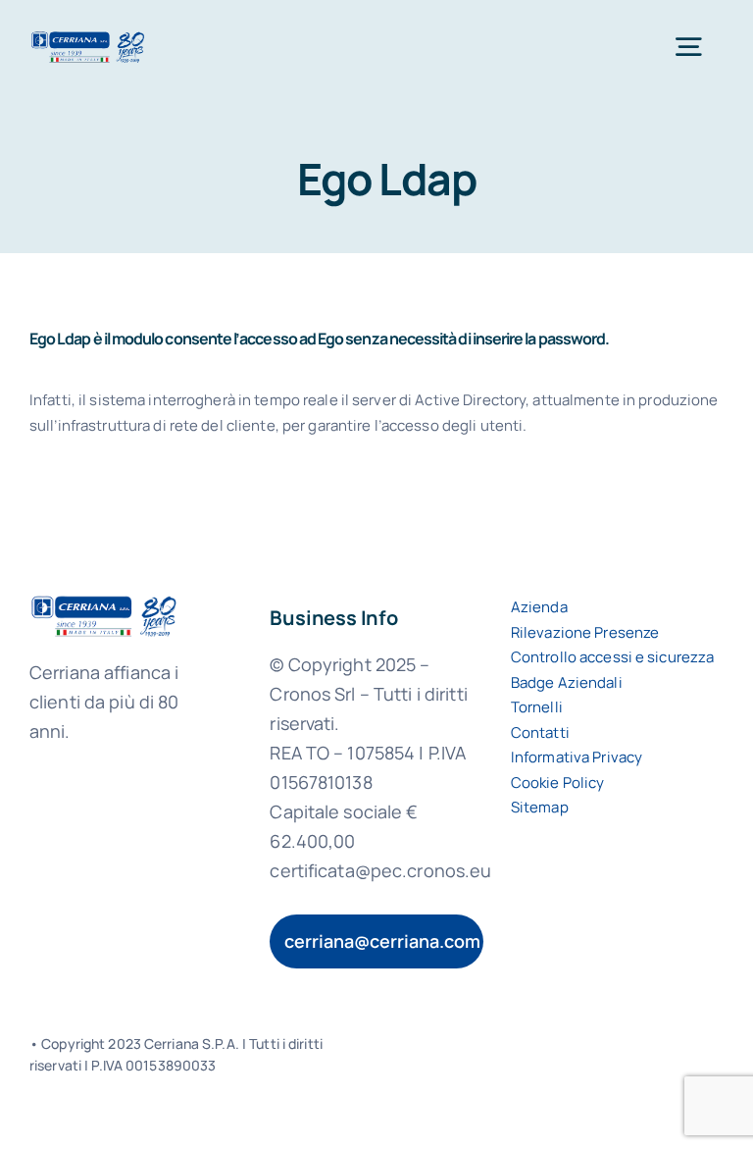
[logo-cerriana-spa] (87, 37)
